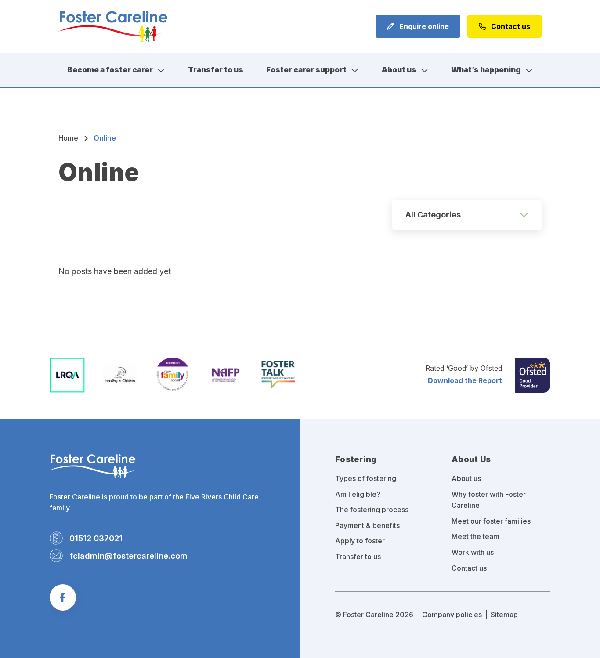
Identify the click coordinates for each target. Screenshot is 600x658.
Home (68, 138)
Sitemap (504, 614)
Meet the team (475, 536)
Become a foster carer (110, 69)
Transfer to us (215, 69)
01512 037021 (96, 538)
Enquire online (423, 26)
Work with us (473, 552)
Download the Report (465, 380)
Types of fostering (365, 478)
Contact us (509, 26)
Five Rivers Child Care (222, 496)
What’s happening (486, 69)
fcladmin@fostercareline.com (128, 555)
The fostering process (371, 509)
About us (399, 69)
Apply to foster (360, 540)
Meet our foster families (491, 521)
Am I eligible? (357, 494)
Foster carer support (306, 69)
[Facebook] (63, 597)
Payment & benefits (367, 525)
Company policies (452, 614)
